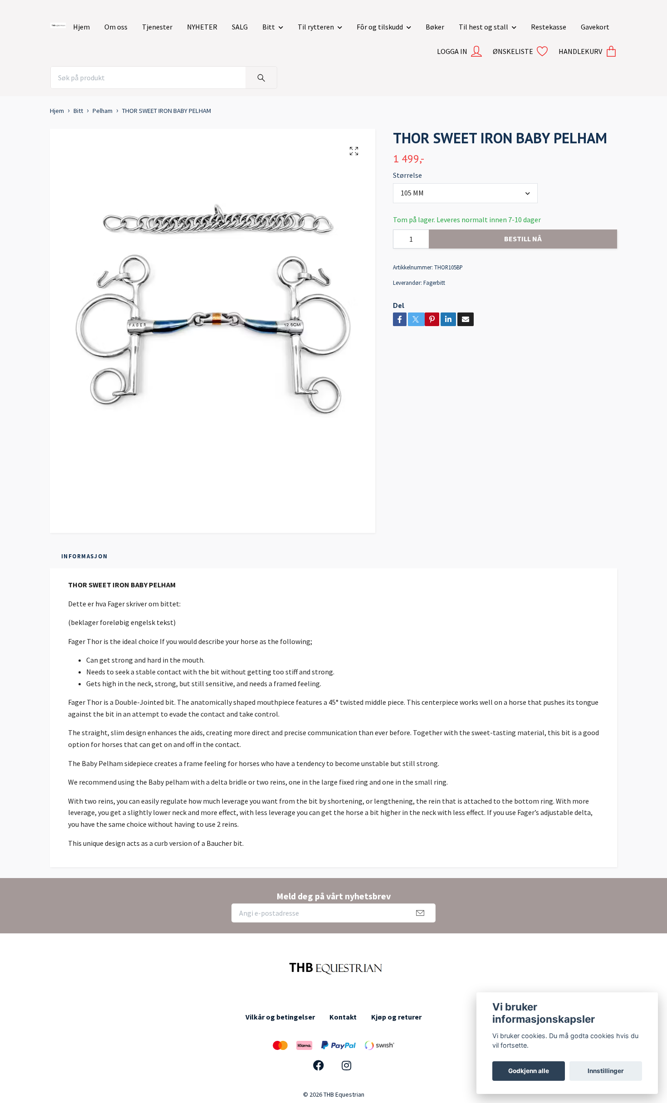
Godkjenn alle (528, 1070)
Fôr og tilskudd (380, 26)
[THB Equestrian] (58, 23)
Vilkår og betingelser (280, 1016)
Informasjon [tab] (84, 556)
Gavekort (595, 26)
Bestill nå (523, 238)
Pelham (103, 111)
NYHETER (202, 26)
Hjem (81, 26)
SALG (240, 26)
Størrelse (407, 175)
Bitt (268, 26)
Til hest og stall (483, 26)
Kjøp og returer (396, 1016)
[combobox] (465, 193)
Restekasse (548, 26)
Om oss (116, 26)
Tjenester (157, 26)
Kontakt (343, 1016)
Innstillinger (606, 1070)
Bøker (435, 26)
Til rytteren (316, 26)
